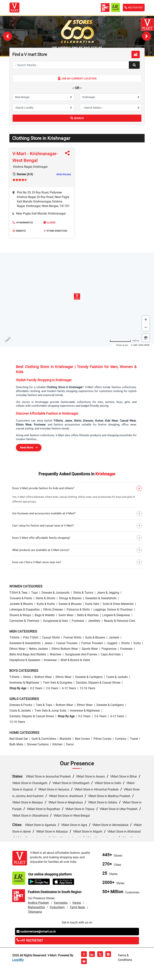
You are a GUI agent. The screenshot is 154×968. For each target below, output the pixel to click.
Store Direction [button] (57, 230)
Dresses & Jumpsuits (55, 592)
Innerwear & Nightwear (24, 682)
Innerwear (50, 660)
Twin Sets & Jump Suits (50, 710)
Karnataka (61, 903)
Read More (26, 447)
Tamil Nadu (77, 907)
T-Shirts (14, 637)
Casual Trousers (67, 643)
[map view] (135, 54)
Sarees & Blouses (70, 604)
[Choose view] (145, 338)
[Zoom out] (145, 327)
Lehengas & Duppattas (24, 609)
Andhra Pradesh (38, 903)
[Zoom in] (145, 319)
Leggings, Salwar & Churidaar (113, 609)
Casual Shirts (51, 637)
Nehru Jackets (38, 649)
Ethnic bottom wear (65, 649)
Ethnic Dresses (53, 609)
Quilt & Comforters (44, 739)
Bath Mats (16, 744)
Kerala (76, 903)
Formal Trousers (92, 643)
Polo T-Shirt (30, 637)
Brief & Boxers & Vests (75, 660)
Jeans (48, 643)
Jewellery (94, 621)
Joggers (112, 643)
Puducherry (57, 907)
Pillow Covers (102, 739)
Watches (55, 654)
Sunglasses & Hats (55, 621)
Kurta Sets (92, 604)
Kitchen (57, 744)
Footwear (78, 621)
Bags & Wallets (45, 615)
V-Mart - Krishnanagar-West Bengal (35, 157)
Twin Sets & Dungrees (57, 682)
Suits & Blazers (95, 637)
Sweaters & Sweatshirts (100, 598)
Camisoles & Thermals (24, 621)
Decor (70, 744)
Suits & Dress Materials (118, 604)
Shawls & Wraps (20, 615)
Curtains (120, 739)
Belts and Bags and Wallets (27, 654)
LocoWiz (18, 960)
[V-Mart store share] (68, 154)
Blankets (65, 739)
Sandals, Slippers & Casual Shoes (98, 682)
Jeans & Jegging (108, 592)
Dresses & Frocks (20, 705)
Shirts (27, 677)
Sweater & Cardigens (89, 677)
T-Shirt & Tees (18, 592)
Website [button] (21, 230)
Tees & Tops (44, 705)
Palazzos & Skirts (78, 609)
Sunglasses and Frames (81, 654)
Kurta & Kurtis (46, 604)
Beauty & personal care (119, 621)
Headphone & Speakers (24, 660)
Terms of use (122, 345)
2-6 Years (52, 688)
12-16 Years (87, 688)
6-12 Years (69, 688)
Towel (134, 739)
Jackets (114, 637)
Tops (34, 592)
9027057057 (135, 7)
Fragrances (109, 649)
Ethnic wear (17, 649)
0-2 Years (36, 688)
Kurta (137, 643)
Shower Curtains (38, 744)
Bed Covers (82, 739)
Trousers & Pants (20, 598)
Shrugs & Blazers (70, 598)
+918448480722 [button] (24, 222)
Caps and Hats (111, 654)
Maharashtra (36, 907)
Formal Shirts (72, 637)
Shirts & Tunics (83, 592)
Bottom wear (43, 677)
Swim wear (65, 615)
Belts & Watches (88, 615)
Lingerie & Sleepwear (116, 615)
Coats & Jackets (117, 677)
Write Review (63, 174)
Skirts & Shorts (45, 598)
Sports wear (90, 649)
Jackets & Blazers (21, 604)
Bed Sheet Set (18, 739)
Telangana (35, 912)
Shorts (125, 643)
